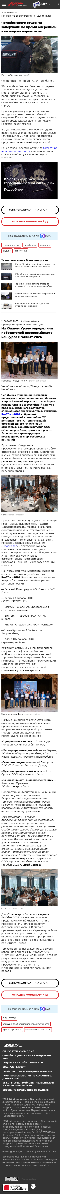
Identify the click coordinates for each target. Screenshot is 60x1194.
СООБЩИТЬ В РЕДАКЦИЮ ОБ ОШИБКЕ (25, 1090)
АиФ (26, 75)
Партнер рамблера (29, 1179)
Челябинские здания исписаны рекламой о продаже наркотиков (35, 294)
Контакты (36, 1062)
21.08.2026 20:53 (9, 321)
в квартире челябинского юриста (29, 150)
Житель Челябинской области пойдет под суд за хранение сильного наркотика (35, 265)
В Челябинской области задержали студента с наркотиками (32, 304)
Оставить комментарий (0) (30, 221)
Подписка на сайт (14, 1062)
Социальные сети (14, 1067)
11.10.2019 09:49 (9, 12)
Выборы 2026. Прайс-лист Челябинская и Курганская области (28, 1084)
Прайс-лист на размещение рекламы (27, 1071)
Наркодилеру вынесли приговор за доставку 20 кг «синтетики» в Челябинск (34, 285)
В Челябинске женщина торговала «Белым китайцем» (29, 181)
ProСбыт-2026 (10, 414)
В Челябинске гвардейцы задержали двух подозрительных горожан (35, 275)
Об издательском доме (18, 1051)
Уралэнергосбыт (37, 380)
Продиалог (10, 546)
